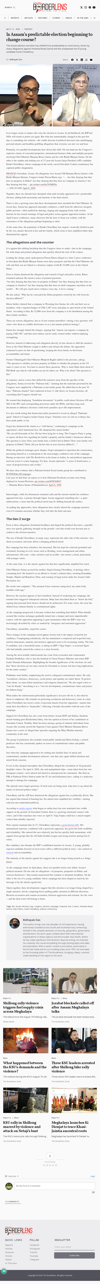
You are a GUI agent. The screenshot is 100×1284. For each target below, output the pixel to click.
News (65, 998)
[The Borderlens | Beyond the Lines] (50, 7)
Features (42, 18)
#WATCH (11, 173)
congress (38, 906)
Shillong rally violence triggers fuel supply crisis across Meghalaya (23, 1007)
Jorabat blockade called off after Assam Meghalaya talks (73, 1007)
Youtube (34, 1255)
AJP (13, 906)
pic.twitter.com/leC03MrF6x (43, 184)
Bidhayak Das (16, 59)
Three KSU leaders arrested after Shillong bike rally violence (73, 1067)
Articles (28, 18)
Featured (63, 906)
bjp (32, 906)
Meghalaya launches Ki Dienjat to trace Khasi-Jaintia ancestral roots (70, 1127)
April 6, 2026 (29, 188)
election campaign (50, 906)
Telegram (34, 1259)
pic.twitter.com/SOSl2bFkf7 (48, 481)
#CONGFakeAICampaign (18, 473)
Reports (15, 18)
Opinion (28, 29)
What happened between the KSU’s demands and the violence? (25, 1067)
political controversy (48, 909)
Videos (68, 18)
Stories (56, 18)
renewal (10, 852)
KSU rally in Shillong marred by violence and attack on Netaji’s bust (22, 1127)
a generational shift (69, 824)
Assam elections (23, 906)
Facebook (34, 1245)
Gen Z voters (73, 906)
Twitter (33, 1252)
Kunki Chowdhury (31, 909)
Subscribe (74, 1255)
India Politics (18, 909)
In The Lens (82, 18)
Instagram (35, 1248)
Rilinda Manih (8, 1021)
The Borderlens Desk (60, 1021)
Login (92, 1176)
